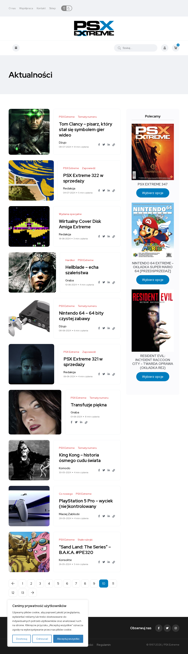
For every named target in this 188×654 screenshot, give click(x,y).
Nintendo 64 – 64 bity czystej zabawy (81, 316)
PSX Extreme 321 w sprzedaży (83, 361)
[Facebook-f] (158, 628)
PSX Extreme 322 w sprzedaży (83, 178)
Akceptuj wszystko (68, 638)
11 (113, 583)
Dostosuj (21, 638)
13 (22, 592)
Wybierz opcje (152, 193)
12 (13, 592)
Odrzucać (42, 638)
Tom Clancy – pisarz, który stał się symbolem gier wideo (85, 129)
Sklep (52, 8)
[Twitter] (167, 628)
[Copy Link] (113, 145)
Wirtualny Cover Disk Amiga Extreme (80, 224)
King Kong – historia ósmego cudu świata (80, 457)
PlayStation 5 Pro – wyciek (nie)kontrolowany (86, 503)
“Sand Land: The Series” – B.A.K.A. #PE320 (85, 549)
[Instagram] (175, 628)
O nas (12, 8)
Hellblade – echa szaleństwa (81, 270)
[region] (47, 623)
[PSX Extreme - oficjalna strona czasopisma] (94, 28)
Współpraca (26, 8)
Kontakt (41, 8)
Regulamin (104, 645)
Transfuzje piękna (89, 405)
